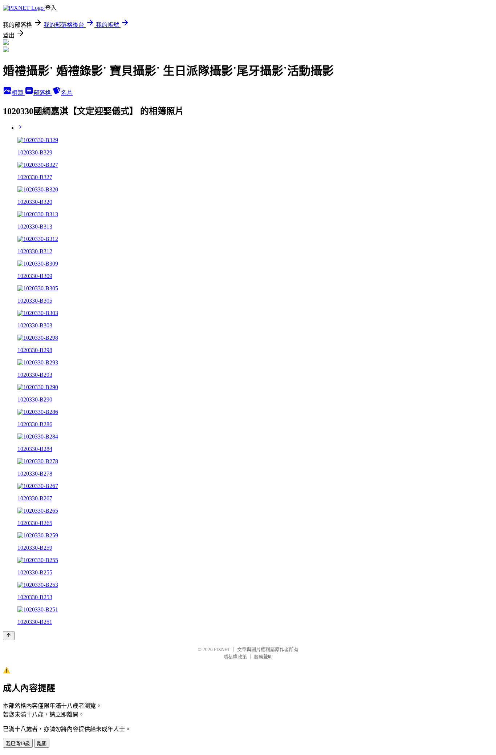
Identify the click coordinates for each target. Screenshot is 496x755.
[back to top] (9, 635)
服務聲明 (263, 656)
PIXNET (222, 649)
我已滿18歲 (18, 743)
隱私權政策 (235, 656)
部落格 (42, 93)
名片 (67, 93)
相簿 (18, 93)
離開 (41, 743)
